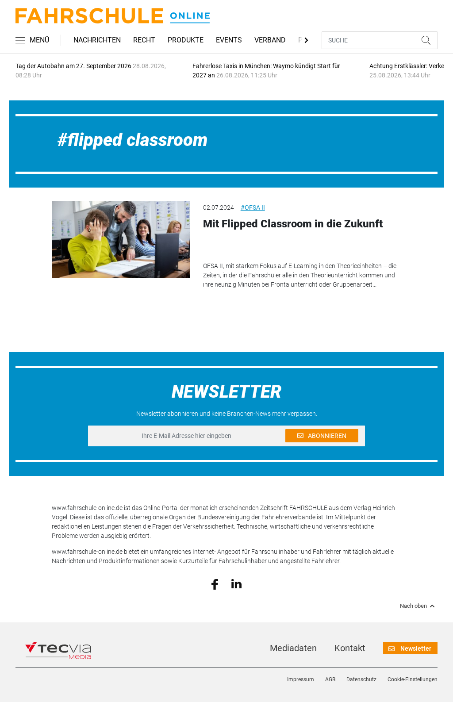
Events (229, 40)
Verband (270, 40)
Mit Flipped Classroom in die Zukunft (293, 224)
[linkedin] (236, 583)
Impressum (300, 679)
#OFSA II (253, 207)
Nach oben (413, 606)
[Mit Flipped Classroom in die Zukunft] (120, 239)
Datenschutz (361, 679)
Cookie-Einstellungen (413, 679)
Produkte (185, 40)
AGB (330, 679)
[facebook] (214, 583)
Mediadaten (293, 648)
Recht (144, 40)
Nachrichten (97, 40)
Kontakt (349, 648)
